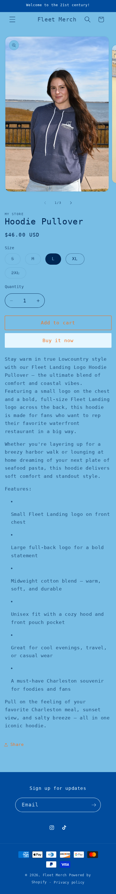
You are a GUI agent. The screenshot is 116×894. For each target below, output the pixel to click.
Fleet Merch (55, 875)
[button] (12, 19)
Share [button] (17, 744)
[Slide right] (71, 203)
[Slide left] (45, 203)
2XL (18, 274)
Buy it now (58, 340)
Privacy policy (69, 882)
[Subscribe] (94, 805)
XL (75, 258)
